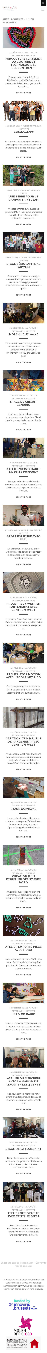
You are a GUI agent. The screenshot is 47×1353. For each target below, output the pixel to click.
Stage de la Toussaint (23, 1149)
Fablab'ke (23, 1258)
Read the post (23, 93)
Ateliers (30, 55)
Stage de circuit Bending (23, 403)
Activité (24, 129)
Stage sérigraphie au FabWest (24, 265)
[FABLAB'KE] (10, 10)
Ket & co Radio (23, 1014)
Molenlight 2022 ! (23, 334)
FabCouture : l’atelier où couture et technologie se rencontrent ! (23, 63)
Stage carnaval (23, 809)
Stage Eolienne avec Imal (23, 538)
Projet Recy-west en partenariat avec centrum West (23, 606)
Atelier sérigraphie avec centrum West (23, 1214)
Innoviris (39, 1289)
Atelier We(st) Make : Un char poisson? (23, 470)
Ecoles (23, 193)
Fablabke (23, 261)
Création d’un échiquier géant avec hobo (23, 879)
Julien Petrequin (32, 126)
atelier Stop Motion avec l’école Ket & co (23, 676)
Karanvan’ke (23, 132)
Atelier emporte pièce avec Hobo (23, 948)
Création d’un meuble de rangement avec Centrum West (23, 741)
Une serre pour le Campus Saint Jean (23, 198)
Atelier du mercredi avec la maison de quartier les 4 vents (23, 1081)
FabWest (30, 735)
